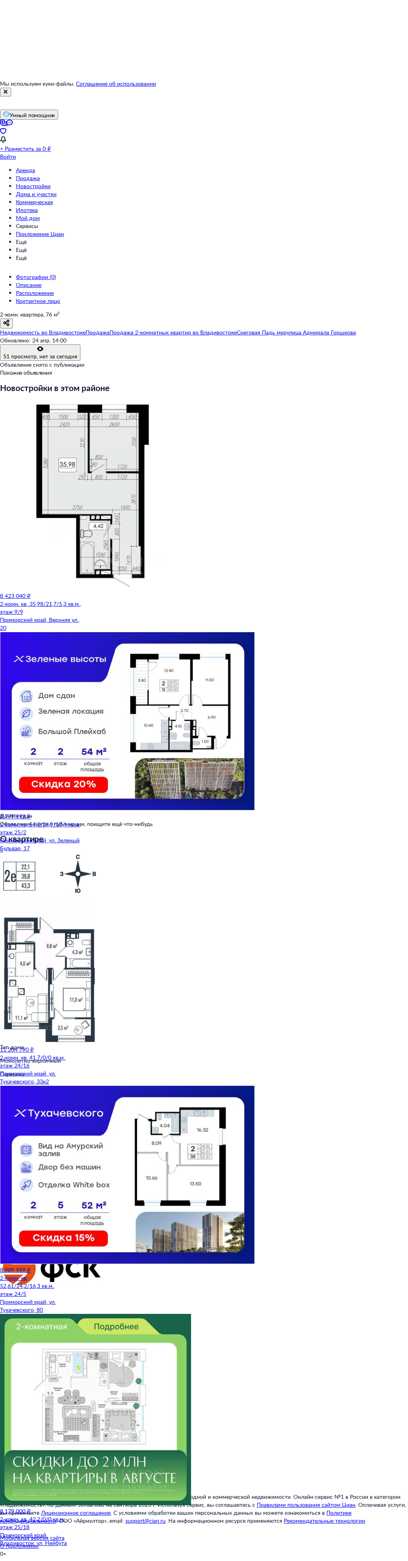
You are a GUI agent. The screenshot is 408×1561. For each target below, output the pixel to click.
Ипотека (27, 210)
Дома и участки (36, 194)
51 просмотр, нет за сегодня (40, 356)
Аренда (25, 170)
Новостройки (33, 186)
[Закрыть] (5, 92)
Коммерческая (34, 202)
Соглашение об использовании (116, 83)
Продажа (28, 178)
